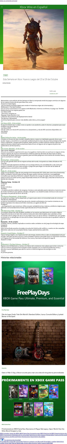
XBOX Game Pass (6, 425)
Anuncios (4, 368)
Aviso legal (8, 443)
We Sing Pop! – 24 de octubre (10, 160)
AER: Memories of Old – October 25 (11, 211)
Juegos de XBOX (14, 433)
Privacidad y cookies (50, 441)
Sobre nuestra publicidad (45, 443)
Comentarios (8, 435)
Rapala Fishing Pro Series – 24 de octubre (13, 137)
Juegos (5, 75)
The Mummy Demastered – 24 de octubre (13, 196)
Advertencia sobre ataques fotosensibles (41, 435)
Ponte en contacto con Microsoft (33, 441)
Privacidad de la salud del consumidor (11, 441)
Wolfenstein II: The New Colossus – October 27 (15, 244)
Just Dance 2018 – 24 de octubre (11, 123)
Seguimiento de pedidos (37, 437)
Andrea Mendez (6, 83)
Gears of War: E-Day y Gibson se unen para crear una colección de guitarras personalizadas (33, 373)
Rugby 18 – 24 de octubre (8, 171)
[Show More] (2, 7)
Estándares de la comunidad (20, 435)
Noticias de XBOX (49, 433)
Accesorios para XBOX (37, 433)
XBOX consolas (4, 433)
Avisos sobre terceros (30, 443)
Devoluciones (26, 437)
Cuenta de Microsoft (60, 435)
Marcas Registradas (18, 443)
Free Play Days (5, 310)
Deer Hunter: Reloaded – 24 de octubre (12, 148)
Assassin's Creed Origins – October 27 (12, 233)
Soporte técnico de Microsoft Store (10, 437)
